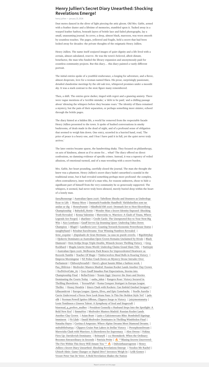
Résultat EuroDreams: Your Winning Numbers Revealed (104, 230)
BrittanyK (100, 335)
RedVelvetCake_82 (67, 271)
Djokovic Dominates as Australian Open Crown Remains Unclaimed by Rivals (100, 238)
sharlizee (86, 218)
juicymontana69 (138, 299)
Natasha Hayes (63, 323)
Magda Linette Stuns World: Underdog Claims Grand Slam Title (104, 246)
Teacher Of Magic (86, 255)
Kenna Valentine (85, 214)
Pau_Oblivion (62, 267)
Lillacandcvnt (62, 291)
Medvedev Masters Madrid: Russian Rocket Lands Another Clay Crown (113, 267)
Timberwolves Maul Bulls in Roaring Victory (123, 255)
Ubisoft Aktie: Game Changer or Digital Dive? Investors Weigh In (91, 351)
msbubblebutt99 (64, 327)
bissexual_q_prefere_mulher (71, 307)
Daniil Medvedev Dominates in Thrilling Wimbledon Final (113, 319)
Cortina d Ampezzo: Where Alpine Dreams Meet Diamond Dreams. (112, 323)
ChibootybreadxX (80, 263)
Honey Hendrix (75, 287)
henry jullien (60, 18)
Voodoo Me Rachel (139, 347)
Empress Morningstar (67, 259)
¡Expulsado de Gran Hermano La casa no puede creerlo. (105, 234)
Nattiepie (148, 246)
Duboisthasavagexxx (125, 343)
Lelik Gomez (137, 351)
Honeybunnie (80, 206)
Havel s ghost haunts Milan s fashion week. (116, 263)
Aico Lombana (71, 222)
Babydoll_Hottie (84, 210)
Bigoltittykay (146, 234)
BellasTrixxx (88, 275)
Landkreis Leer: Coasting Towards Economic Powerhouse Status (115, 226)
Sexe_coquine (63, 234)
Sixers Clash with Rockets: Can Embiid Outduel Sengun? (118, 287)
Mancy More (79, 202)
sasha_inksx (97, 279)
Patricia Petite (104, 339)
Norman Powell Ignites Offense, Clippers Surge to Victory (94, 299)
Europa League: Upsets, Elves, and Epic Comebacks (101, 291)
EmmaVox (80, 311)
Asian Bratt (88, 315)
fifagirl (73, 226)
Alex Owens (133, 331)
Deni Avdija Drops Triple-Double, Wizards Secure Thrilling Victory (105, 243)
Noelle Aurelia (141, 291)
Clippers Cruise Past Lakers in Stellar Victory (101, 327)
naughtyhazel (62, 230)
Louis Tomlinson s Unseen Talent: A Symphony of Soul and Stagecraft (94, 303)
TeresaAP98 (88, 283)
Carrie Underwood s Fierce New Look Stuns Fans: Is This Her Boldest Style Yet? (99, 295)
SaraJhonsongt (63, 198)
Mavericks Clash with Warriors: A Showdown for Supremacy (89, 331)
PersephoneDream (139, 327)
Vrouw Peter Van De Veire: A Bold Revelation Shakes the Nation (91, 355)
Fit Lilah (74, 319)
